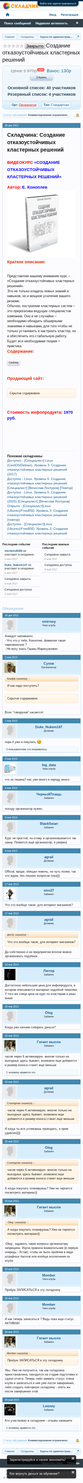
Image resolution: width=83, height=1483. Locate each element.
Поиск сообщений (17, 23)
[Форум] (7, 15)
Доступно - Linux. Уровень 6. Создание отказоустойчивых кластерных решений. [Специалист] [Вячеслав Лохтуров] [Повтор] (40, 483)
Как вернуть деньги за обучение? (34, 1473)
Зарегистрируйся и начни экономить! (37, 1459)
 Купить (41, 77)
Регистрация (69, 15)
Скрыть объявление (73, 1458)
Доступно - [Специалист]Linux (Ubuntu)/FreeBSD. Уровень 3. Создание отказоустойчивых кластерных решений (37, 528)
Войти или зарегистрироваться (58, 3)
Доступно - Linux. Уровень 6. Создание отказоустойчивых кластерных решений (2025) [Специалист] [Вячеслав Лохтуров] (38, 496)
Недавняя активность (52, 23)
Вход (52, 15)
